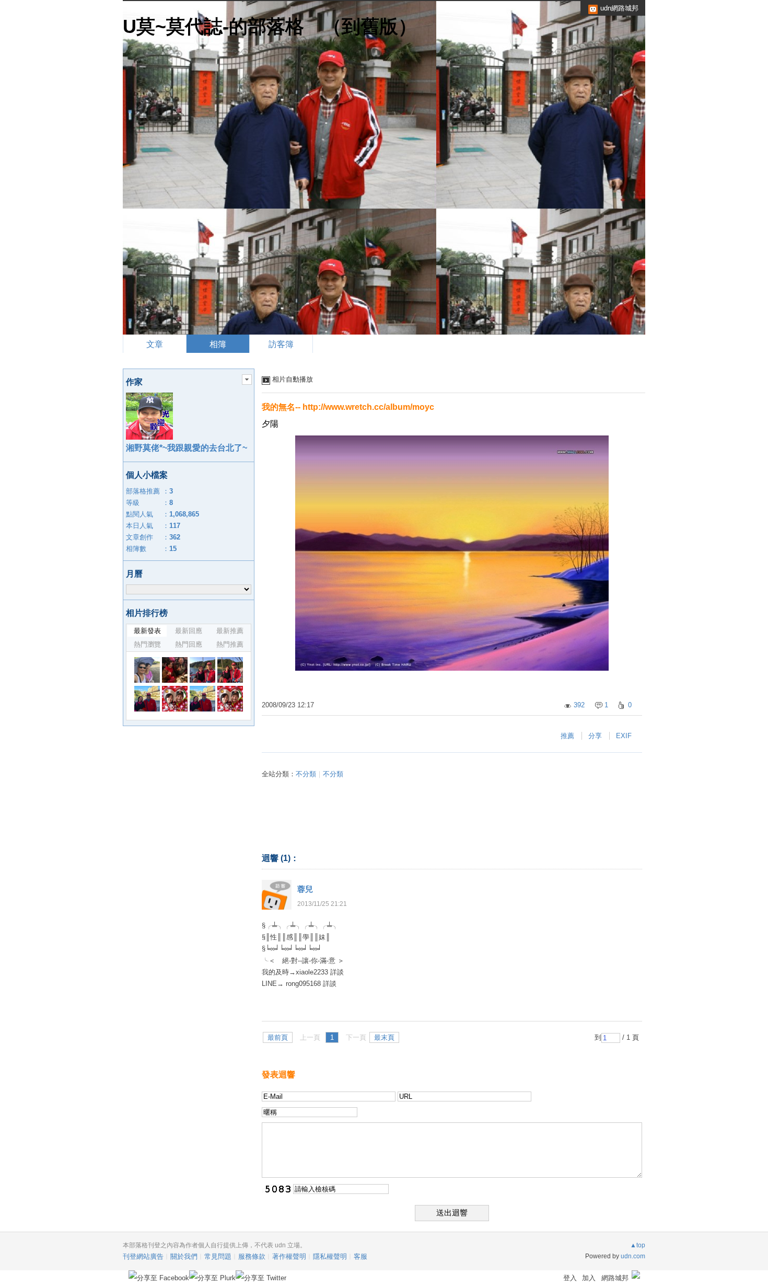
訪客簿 (281, 344)
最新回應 (188, 631)
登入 (570, 1278)
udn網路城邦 (619, 8)
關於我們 (183, 1256)
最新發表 (147, 631)
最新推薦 (229, 631)
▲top (637, 1245)
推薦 (567, 736)
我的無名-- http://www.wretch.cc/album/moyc (348, 407)
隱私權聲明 (330, 1256)
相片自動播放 (292, 379)
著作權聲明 (289, 1256)
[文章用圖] (147, 670)
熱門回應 (188, 644)
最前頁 (277, 1037)
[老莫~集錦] (202, 698)
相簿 (218, 344)
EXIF (624, 736)
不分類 (306, 774)
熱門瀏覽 (147, 644)
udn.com (633, 1256)
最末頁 (384, 1037)
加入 (589, 1278)
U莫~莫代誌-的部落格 (213, 26)
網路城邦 (615, 1278)
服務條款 (251, 1256)
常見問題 (217, 1256)
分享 (595, 736)
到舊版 (370, 26)
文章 (154, 344)
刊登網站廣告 (143, 1256)
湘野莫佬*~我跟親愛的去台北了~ (186, 447)
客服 (360, 1256)
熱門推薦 (229, 644)
